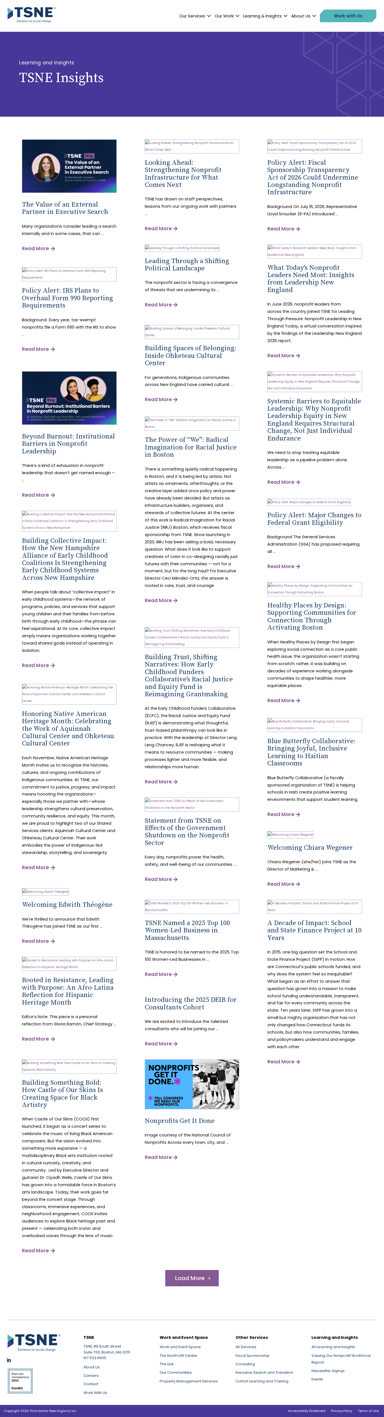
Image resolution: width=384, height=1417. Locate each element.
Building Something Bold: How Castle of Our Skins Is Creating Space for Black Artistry (62, 1094)
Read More (35, 248)
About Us (300, 16)
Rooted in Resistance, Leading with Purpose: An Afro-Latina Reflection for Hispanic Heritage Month (68, 991)
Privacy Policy (341, 1411)
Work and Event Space (180, 1347)
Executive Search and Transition (264, 1372)
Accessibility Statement (307, 1411)
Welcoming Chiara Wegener (310, 848)
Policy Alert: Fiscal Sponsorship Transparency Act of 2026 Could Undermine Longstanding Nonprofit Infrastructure (312, 178)
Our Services (192, 16)
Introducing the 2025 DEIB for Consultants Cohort (191, 1003)
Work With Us (95, 1392)
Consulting (245, 1364)
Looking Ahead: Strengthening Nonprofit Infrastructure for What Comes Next (183, 174)
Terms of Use (368, 1411)
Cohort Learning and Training (262, 1381)
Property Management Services (189, 1381)
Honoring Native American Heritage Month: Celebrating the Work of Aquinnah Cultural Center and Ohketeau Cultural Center (68, 729)
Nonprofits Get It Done (179, 1121)
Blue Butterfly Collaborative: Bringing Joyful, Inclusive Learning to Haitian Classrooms (311, 752)
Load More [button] (190, 1278)
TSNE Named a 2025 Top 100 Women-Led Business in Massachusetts (187, 930)
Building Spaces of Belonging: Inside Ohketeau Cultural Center (190, 355)
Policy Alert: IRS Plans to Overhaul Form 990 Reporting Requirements (67, 298)
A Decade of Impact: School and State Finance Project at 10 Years (314, 930)
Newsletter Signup (328, 1370)
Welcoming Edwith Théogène (67, 905)
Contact (90, 1384)
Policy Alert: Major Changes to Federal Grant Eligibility (314, 519)
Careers (91, 1375)
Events (317, 1379)
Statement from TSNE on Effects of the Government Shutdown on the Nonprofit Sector (187, 832)
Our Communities (176, 1372)
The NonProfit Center (178, 1355)
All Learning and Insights (333, 1347)
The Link (167, 1364)
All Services (246, 1347)
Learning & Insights (262, 16)
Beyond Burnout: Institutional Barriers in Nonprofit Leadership (68, 444)
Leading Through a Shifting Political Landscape (187, 265)
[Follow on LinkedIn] (8, 1360)
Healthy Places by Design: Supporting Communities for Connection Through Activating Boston (311, 616)
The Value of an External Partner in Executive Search (65, 208)
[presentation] (69, 192)
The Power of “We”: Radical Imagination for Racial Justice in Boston (191, 447)
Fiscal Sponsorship (253, 1355)
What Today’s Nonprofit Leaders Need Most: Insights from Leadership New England (310, 279)
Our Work (224, 16)
